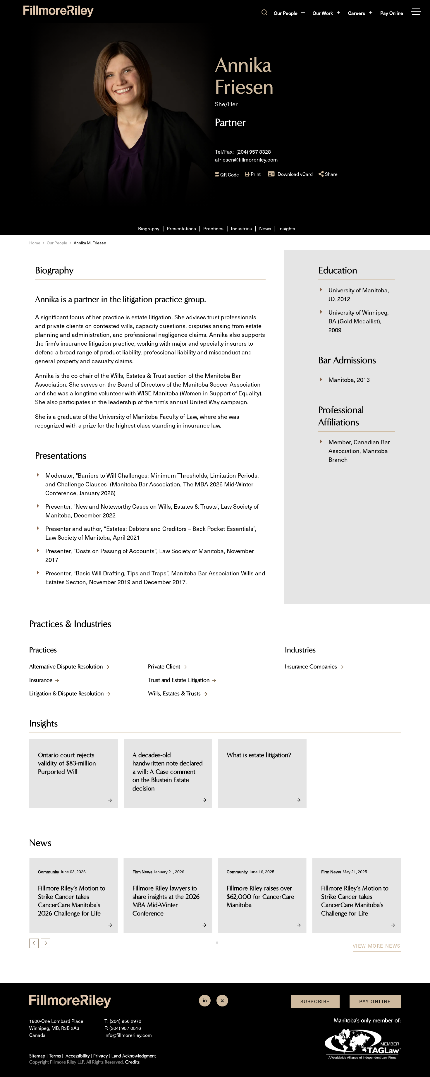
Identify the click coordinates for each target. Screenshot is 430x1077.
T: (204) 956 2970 (122, 1020)
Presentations (181, 228)
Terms (55, 1056)
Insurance (40, 680)
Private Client (164, 666)
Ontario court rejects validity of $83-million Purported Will (67, 763)
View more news (377, 945)
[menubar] (338, 12)
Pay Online (391, 12)
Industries (241, 228)
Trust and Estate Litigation (178, 680)
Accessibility (78, 1056)
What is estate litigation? (259, 755)
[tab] (212, 942)
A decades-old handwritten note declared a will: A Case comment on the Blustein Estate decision (168, 771)
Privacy (100, 1056)
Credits (132, 1062)
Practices (213, 228)
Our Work (323, 12)
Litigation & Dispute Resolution (66, 693)
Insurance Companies (311, 666)
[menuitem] (289, 12)
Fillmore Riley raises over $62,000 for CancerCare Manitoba (211, 896)
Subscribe (315, 1001)
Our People (285, 12)
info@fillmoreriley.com (128, 1034)
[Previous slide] (34, 943)
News (265, 228)
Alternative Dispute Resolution (66, 666)
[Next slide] (45, 943)
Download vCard (295, 173)
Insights (286, 228)
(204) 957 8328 (253, 151)
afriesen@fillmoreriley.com (246, 159)
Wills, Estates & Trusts (174, 693)
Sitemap (37, 1056)
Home (34, 243)
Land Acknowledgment (133, 1056)
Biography (148, 228)
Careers (356, 12)
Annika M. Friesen (90, 243)
